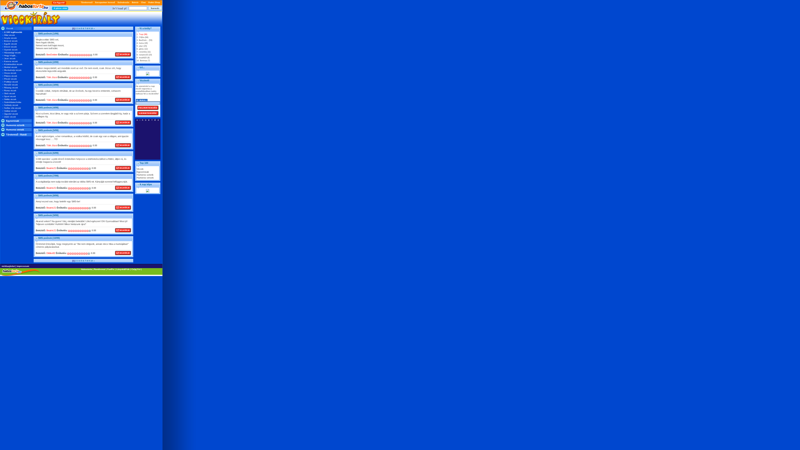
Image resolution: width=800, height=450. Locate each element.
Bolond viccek (11, 41)
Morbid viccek (10, 67)
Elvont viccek (10, 47)
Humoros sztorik (15, 125)
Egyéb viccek (10, 44)
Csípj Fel (135, 269)
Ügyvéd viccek (11, 114)
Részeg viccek (11, 87)
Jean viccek (9, 58)
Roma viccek (10, 90)
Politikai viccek (11, 82)
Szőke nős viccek (12, 108)
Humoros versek (15, 129)
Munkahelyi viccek (12, 70)
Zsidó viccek (10, 117)
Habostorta (86, 269)
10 (91, 28)
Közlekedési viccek (13, 64)
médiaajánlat (8, 266)
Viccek (140, 169)
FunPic (110, 269)
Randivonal (99, 269)
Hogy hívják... (10, 55)
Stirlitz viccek (10, 99)
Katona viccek (11, 61)
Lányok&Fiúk (123, 269)
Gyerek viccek (11, 50)
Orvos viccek (10, 73)
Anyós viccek (10, 38)
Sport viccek (10, 96)
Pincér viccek (10, 79)
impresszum (23, 266)
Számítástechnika (12, 102)
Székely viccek (11, 105)
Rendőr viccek (11, 85)
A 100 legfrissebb (13, 32)
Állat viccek (9, 35)
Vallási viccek (10, 111)
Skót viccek (9, 93)
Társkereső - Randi (16, 134)
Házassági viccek (12, 52)
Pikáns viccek (10, 76)
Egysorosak (12, 121)
